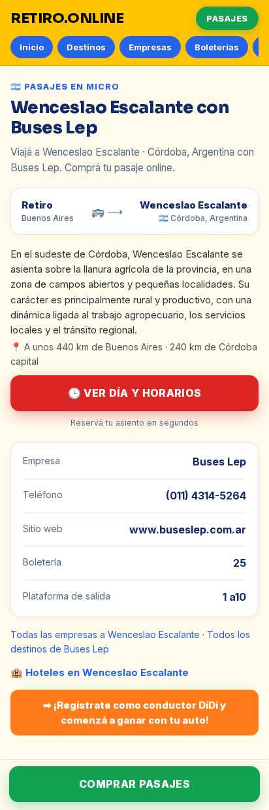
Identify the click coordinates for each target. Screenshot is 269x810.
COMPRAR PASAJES (134, 783)
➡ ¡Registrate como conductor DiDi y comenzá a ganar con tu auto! (134, 712)
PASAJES (227, 18)
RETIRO (67, 18)
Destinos (86, 47)
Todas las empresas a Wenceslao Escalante (105, 634)
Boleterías (217, 47)
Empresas (150, 47)
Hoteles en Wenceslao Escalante (107, 672)
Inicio (32, 47)
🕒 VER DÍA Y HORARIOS (134, 392)
